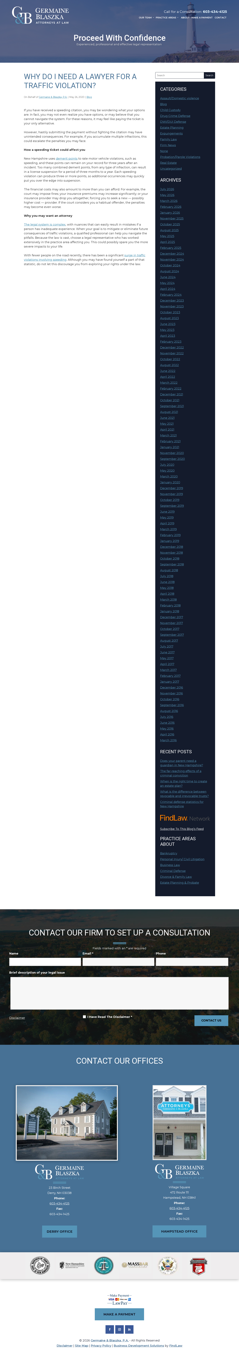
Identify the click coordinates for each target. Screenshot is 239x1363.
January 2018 (169, 611)
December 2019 (171, 488)
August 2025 (169, 230)
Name (13, 953)
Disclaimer (17, 1018)
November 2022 (172, 353)
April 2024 (167, 289)
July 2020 (167, 465)
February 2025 (170, 248)
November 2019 (171, 494)
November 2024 (172, 259)
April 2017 (167, 664)
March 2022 (169, 383)
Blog (89, 97)
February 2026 (170, 207)
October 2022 (170, 359)
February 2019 (170, 535)
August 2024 (169, 271)
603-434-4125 (215, 12)
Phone (161, 953)
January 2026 (170, 212)
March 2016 (168, 740)
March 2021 (168, 435)
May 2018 (167, 588)
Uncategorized (171, 169)
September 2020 (172, 459)
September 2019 (172, 506)
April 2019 (167, 523)
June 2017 (167, 652)
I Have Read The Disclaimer (109, 1017)
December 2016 (171, 687)
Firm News (168, 145)
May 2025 (167, 236)
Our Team (145, 17)
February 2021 (170, 441)
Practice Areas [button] (166, 17)
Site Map (81, 1346)
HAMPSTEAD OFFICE (179, 1231)
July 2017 (166, 646)
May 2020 (167, 470)
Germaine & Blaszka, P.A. (53, 97)
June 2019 (167, 512)
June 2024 (168, 277)
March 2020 (169, 476)
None (164, 151)
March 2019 (168, 529)
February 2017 (170, 676)
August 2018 (169, 570)
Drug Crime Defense (175, 116)
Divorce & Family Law (176, 877)
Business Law (170, 865)
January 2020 (170, 482)
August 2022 (169, 365)
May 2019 (167, 517)
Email (88, 953)
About (185, 17)
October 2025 (170, 224)
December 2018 (171, 547)
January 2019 (169, 541)
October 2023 (170, 312)
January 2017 (169, 682)
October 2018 (169, 558)
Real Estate (168, 163)
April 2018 (167, 594)
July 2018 (166, 576)
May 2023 (167, 330)
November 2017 (171, 623)
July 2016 (166, 717)
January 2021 (169, 447)
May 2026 (167, 195)
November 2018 (171, 553)
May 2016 (167, 728)
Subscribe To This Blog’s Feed (182, 829)
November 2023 (172, 306)
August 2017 (169, 640)
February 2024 (171, 295)
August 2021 (169, 412)
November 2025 (172, 218)
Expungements (171, 133)
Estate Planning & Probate (179, 883)
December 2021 (171, 394)
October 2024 (170, 265)
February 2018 (170, 605)
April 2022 (167, 377)
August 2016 (169, 711)
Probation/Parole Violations (180, 157)
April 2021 (167, 429)
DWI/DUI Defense (173, 122)
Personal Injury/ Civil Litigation (182, 859)
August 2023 (169, 318)
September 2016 (172, 705)
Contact (220, 17)
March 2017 (168, 670)
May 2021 (167, 424)
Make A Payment (202, 17)
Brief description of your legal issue (37, 972)
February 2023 (170, 341)
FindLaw (175, 1346)
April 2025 (167, 242)
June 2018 (167, 582)
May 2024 (167, 283)
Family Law (168, 139)
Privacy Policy (101, 1346)
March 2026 (169, 201)
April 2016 (167, 734)
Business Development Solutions (139, 1346)
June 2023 (167, 324)
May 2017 (167, 658)
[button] (235, 1339)
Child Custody (170, 110)
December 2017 (171, 617)
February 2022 (170, 388)
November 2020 (172, 453)
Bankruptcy (168, 853)
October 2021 (169, 400)
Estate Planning (172, 127)
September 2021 (172, 406)
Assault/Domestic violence (179, 98)
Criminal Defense (173, 871)
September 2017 (172, 635)
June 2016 (167, 723)
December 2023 (172, 300)
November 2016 (171, 693)
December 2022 (172, 347)
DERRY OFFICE (60, 1232)
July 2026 (167, 189)
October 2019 (169, 500)
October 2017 (169, 629)
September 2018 (172, 564)
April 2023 (167, 336)
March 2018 (168, 599)
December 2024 (172, 254)
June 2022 (167, 371)
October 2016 (169, 699)
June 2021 (167, 418)
